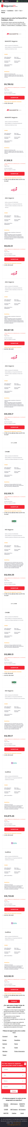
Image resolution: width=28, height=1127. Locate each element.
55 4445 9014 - (18, 1123)
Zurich (22, 1113)
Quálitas (14, 1113)
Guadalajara (10, 10)
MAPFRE (6, 1113)
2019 (16, 10)
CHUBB (6, 1109)
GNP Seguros (14, 1109)
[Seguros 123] (14, 5)
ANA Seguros (14, 1104)
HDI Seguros (22, 1109)
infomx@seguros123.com (14, 1124)
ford (20, 10)
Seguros (3, 10)
